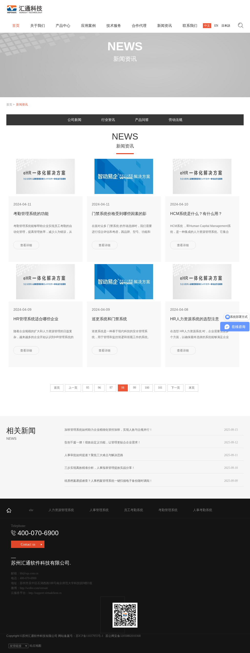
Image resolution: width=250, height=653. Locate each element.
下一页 (175, 387)
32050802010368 (130, 636)
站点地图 (35, 645)
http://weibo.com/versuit (34, 588)
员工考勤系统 (133, 510)
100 (147, 387)
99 (134, 387)
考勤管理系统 (167, 510)
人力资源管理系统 (61, 510)
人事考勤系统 (202, 510)
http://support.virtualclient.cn (45, 593)
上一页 (73, 387)
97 (111, 387)
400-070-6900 (38, 533)
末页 (192, 387)
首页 (9, 104)
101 (160, 387)
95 (87, 387)
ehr (31, 510)
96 (99, 387)
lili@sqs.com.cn (29, 573)
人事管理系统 (99, 510)
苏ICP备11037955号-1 (89, 636)
